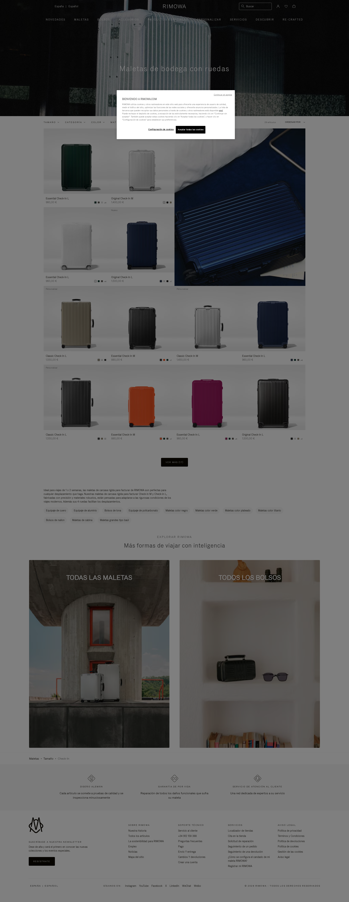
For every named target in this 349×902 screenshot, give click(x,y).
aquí (221, 110)
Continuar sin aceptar (223, 94)
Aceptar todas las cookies (190, 129)
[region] (176, 114)
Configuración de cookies (161, 129)
